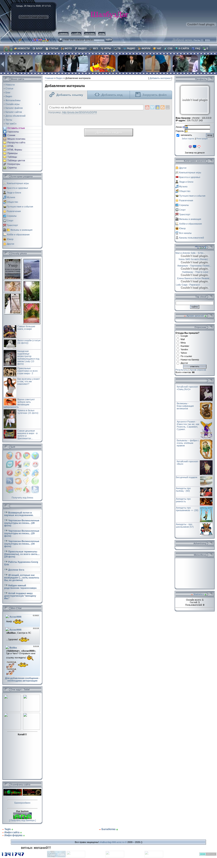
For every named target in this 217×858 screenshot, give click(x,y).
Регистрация (202, 139)
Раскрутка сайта (16, 142)
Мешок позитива (16, 139)
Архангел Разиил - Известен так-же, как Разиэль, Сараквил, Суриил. (188, 425)
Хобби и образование (18, 234)
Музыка (11, 197)
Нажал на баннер (190, 359)
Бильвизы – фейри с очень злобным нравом (188, 443)
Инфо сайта (11, 832)
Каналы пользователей (191, 237)
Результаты (181, 369)
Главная (49, 78)
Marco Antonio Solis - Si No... (194, 253)
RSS (207, 40)
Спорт (10, 220)
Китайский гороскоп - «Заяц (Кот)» (188, 387)
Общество (12, 202)
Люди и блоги (14, 192)
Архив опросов (198, 369)
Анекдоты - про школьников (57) (185, 525)
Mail (183, 339)
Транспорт (12, 225)
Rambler (185, 346)
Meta (183, 342)
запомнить (186, 135)
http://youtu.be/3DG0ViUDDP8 (79, 112)
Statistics (198, 594)
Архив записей (195, 316)
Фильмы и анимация (21, 230)
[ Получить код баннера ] (22, 820)
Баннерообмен (22, 802)
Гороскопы (13, 131)
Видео (59, 78)
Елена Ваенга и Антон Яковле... (196, 278)
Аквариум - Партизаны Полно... (196, 265)
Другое (10, 244)
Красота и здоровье (17, 188)
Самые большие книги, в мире (26, 327)
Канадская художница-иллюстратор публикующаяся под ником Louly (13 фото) (28, 357)
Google (184, 336)
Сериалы (12, 216)
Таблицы (12, 157)
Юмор (10, 239)
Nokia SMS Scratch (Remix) (191, 259)
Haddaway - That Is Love (199, 272)
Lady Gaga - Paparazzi (191, 284)
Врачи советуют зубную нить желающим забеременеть (19, 403)
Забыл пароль (188, 139)
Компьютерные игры (18, 183)
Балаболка (108, 829)
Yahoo (184, 353)
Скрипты (12, 167)
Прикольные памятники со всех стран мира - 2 (27, 371)
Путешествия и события (20, 206)
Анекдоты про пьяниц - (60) (183, 489)
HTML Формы (14, 149)
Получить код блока (22, 497)
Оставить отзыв (16, 128)
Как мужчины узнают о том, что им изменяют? (28, 381)
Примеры (12, 153)
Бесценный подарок (186, 477)
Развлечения (14, 211)
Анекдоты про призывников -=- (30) (187, 509)
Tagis (7, 829)
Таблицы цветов (16, 160)
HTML (10, 146)
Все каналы (185, 233)
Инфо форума (13, 835)
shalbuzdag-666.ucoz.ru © (113, 842)
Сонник (11, 135)
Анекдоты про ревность (183, 500)
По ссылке (186, 356)
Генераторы (13, 164)
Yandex (184, 349)
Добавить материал (160, 78)
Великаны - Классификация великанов (185, 406)
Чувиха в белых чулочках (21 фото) (27, 411)
